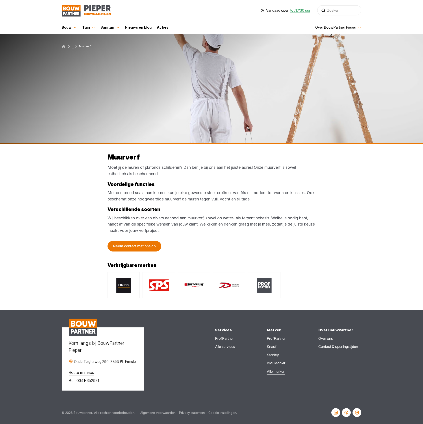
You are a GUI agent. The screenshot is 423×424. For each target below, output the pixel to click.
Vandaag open (288, 10)
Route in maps (81, 372)
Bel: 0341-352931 (84, 380)
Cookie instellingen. (222, 413)
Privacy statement (192, 413)
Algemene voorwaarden (158, 413)
